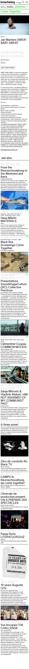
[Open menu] (26, 2)
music (10, 6)
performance (22, 6)
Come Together (11, 11)
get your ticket (8, 68)
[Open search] (23, 2)
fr (18, 2)
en (20, 2)
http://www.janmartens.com (9, 149)
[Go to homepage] (8, 2)
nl (17, 2)
